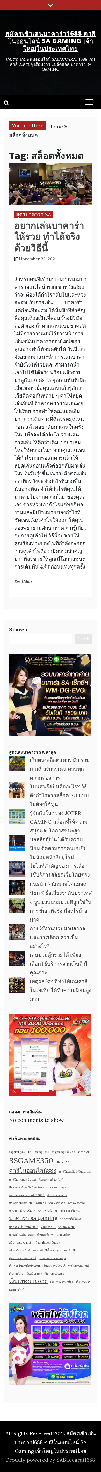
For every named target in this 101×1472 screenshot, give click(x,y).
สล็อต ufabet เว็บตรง (47, 1242)
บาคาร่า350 (45, 1210)
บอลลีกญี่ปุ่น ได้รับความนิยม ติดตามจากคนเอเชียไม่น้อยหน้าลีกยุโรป (58, 848)
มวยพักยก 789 (66, 1227)
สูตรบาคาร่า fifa (66, 1250)
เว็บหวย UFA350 (54, 1273)
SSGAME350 (31, 1160)
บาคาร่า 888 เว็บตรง (67, 1210)
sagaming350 (17, 1152)
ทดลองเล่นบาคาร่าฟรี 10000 (27, 1195)
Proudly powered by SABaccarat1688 (50, 1459)
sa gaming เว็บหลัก (63, 1152)
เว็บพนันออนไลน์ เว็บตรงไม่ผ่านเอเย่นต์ (65, 1266)
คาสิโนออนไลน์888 (32, 1170)
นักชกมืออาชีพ (76, 1203)
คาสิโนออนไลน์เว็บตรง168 (75, 1171)
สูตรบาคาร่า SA (33, 214)
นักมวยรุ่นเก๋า (28, 1210)
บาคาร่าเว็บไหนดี (70, 1219)
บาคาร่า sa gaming (33, 1218)
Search (18, 629)
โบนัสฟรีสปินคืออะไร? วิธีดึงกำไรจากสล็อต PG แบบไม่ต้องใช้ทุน (59, 795)
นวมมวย (41, 1203)
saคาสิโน (83, 1152)
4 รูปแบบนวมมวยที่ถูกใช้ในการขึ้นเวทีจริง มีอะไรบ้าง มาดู (61, 911)
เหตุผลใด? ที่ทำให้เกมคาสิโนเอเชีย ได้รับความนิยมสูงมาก (60, 990)
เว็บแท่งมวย (83, 1282)
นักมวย (13, 1210)
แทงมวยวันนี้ (16, 1289)
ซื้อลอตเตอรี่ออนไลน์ (51, 1179)
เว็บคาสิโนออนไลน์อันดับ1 (24, 1266)
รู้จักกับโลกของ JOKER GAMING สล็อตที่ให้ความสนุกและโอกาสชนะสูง (59, 822)
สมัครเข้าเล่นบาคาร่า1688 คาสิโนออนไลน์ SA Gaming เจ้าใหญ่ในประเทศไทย (50, 41)
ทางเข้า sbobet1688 (21, 1203)
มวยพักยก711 (48, 1227)
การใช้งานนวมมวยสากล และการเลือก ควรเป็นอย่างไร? (57, 937)
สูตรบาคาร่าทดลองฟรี (22, 1258)
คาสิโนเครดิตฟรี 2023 (22, 1179)
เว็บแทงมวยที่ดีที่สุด (62, 1282)
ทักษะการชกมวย (57, 1195)
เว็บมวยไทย (16, 1273)
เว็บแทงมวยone (28, 1280)
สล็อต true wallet (20, 1242)
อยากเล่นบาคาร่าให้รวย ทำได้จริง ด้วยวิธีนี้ (49, 236)
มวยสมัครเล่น (17, 1235)
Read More (23, 581)
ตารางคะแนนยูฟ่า (57, 1187)
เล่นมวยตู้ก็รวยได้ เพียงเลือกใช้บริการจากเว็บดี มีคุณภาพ (58, 964)
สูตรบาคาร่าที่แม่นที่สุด (52, 1258)
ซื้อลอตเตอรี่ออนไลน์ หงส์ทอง (26, 1187)
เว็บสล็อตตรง (34, 1273)
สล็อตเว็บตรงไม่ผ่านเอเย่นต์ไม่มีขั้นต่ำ (31, 1250)
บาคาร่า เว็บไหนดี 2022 (23, 1227)
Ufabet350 (62, 1162)
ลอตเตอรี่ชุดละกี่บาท (40, 1235)
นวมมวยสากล (56, 1203)
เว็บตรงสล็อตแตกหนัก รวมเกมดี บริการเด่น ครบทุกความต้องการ (60, 769)
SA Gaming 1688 (38, 1152)
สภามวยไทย (63, 1235)
